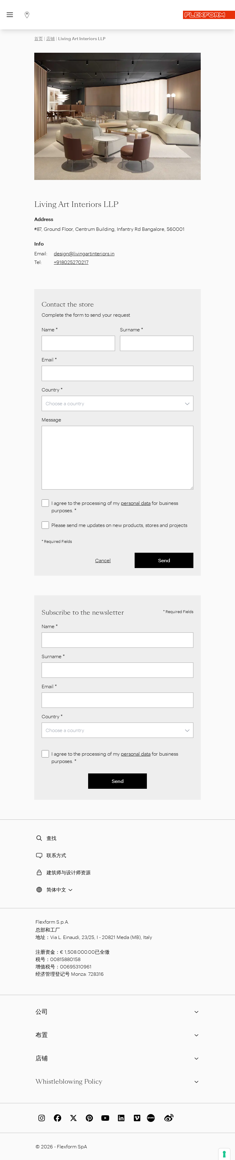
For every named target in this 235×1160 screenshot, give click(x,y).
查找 (51, 838)
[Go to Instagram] (40, 1118)
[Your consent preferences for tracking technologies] (224, 1154)
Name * (50, 329)
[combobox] (117, 403)
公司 (41, 1011)
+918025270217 (71, 262)
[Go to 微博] (168, 1118)
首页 (38, 38)
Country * (52, 389)
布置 (41, 1035)
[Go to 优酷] (152, 1118)
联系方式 (56, 855)
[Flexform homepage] (209, 15)
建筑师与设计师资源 (69, 872)
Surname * (131, 329)
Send (164, 560)
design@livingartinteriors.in (84, 253)
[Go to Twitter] (72, 1118)
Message (51, 419)
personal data (136, 503)
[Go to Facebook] (56, 1118)
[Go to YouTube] (104, 1118)
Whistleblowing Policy (68, 1081)
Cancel (103, 560)
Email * (49, 359)
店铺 (50, 38)
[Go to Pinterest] (88, 1118)
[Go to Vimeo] (136, 1118)
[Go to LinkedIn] (120, 1118)
